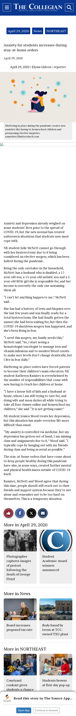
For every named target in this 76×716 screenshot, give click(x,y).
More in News (17, 593)
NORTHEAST (56, 31)
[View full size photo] (38, 180)
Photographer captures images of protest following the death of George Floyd (18, 567)
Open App (24, 710)
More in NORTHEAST (25, 649)
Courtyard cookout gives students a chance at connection (20, 687)
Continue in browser (46, 710)
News (38, 31)
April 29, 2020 (18, 31)
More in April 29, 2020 (25, 525)
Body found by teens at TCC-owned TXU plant (55, 629)
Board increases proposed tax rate (19, 627)
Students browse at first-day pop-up (56, 682)
